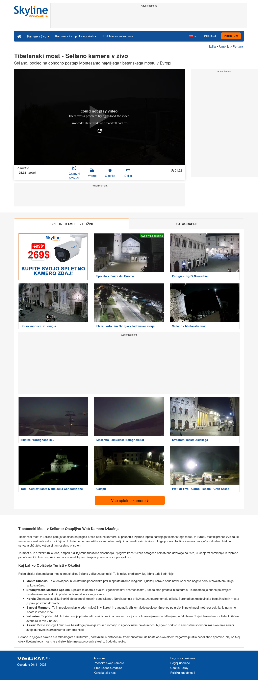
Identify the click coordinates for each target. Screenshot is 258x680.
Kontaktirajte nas (105, 672)
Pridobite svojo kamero (117, 36)
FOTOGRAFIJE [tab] (186, 224)
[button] (192, 36)
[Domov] (19, 36)
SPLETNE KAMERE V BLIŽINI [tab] (72, 224)
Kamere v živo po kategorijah (74, 36)
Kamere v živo (37, 36)
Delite (128, 175)
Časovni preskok (74, 175)
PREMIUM (231, 35)
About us (99, 658)
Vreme (92, 175)
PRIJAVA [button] (210, 36)
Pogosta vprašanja (182, 658)
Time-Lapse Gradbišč (108, 667)
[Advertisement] (149, 17)
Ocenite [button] (110, 175)
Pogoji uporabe (180, 663)
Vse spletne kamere (129, 500)
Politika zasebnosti (182, 672)
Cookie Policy (179, 667)
